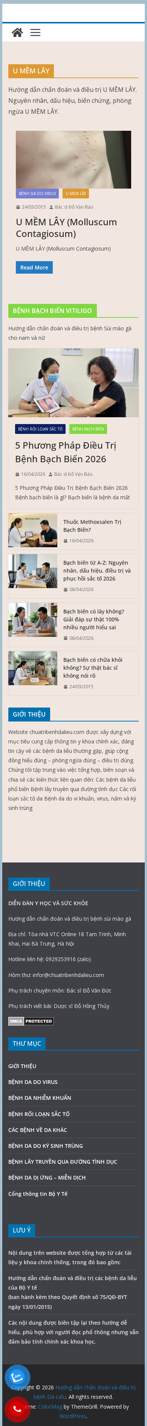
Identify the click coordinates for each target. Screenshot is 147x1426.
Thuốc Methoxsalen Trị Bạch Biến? (92, 525)
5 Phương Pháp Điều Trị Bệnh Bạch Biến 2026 (65, 452)
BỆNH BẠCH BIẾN (88, 429)
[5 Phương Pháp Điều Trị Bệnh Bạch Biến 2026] (73, 382)
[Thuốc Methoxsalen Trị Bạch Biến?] (32, 531)
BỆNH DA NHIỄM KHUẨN (39, 1097)
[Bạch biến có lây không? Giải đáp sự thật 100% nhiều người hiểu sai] (32, 625)
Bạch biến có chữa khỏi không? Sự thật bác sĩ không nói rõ (92, 667)
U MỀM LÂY (76, 193)
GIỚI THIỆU (22, 1066)
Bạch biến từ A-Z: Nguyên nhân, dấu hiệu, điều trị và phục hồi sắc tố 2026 (97, 570)
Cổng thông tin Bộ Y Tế (37, 1193)
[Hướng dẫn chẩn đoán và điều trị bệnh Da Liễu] (17, 32)
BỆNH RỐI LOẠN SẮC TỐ (40, 429)
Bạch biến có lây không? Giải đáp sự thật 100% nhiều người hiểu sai (93, 619)
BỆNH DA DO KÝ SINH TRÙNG (45, 1145)
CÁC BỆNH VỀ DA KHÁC (37, 1129)
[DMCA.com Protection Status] (31, 1021)
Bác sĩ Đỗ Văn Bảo (74, 207)
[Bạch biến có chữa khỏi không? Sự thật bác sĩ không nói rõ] (32, 673)
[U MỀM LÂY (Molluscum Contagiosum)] (73, 160)
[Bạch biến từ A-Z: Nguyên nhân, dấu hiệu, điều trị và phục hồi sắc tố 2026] (32, 576)
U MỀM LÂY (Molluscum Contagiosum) (66, 227)
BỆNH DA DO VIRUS (37, 193)
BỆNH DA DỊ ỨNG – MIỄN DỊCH (47, 1177)
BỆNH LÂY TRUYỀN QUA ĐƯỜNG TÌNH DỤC (62, 1161)
